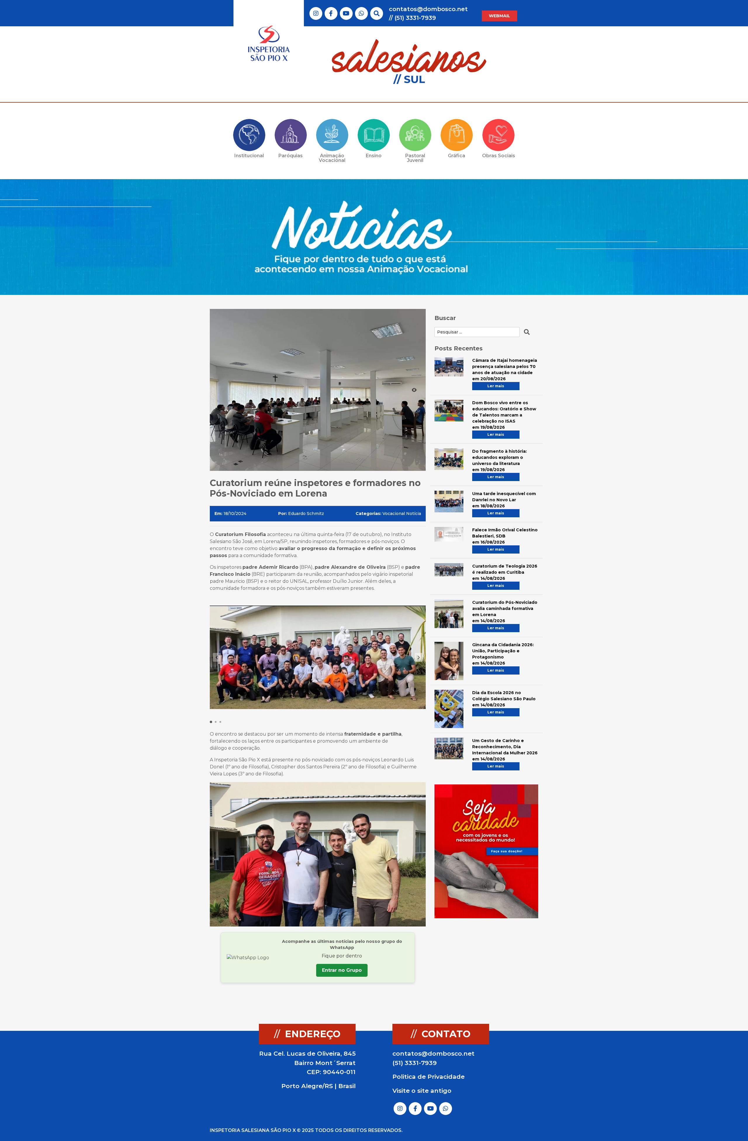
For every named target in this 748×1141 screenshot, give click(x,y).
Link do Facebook (331, 13)
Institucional (249, 155)
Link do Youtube (346, 13)
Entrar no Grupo (342, 970)
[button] (419, 657)
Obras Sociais (498, 155)
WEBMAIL (499, 15)
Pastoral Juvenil (415, 158)
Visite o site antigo (421, 1090)
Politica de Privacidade (428, 1076)
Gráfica (456, 155)
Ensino (374, 155)
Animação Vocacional (332, 158)
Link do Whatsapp (361, 13)
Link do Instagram (315, 13)
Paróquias (290, 155)
